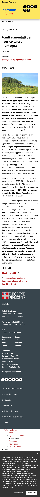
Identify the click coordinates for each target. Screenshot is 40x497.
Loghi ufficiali (7, 405)
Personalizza (18, 492)
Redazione (13, 441)
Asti (3, 339)
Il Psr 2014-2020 (9, 273)
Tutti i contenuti (10, 430)
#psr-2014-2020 (9, 284)
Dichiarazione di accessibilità (12, 388)
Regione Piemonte (9, 2)
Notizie (12, 432)
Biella (4, 342)
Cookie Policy (8, 487)
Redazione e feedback (10, 411)
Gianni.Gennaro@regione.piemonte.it (16, 59)
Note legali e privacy (9, 394)
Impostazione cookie (12, 371)
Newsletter (13, 443)
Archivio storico (15, 446)
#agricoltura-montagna (15, 278)
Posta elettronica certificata (12, 416)
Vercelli (18, 345)
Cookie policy (6, 400)
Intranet (5, 422)
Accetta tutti (31, 492)
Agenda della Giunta (17, 435)
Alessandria (6, 337)
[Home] (3, 21)
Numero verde (7, 353)
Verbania (18, 342)
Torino (17, 339)
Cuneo (4, 345)
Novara (17, 337)
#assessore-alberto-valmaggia (14, 281)
